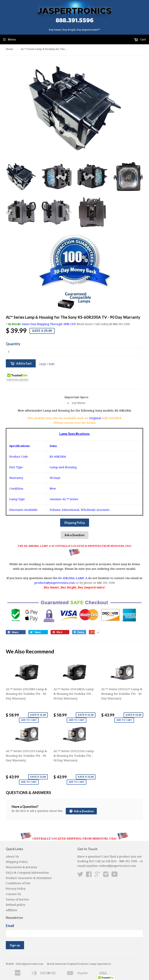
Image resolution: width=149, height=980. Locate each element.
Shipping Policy (74, 522)
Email (10, 926)
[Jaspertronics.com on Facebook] (89, 875)
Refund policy (15, 904)
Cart (142, 39)
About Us (12, 856)
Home (9, 49)
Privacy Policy (15, 888)
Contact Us (13, 894)
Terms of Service (17, 899)
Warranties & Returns (21, 867)
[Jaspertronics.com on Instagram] (106, 875)
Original (95, 418)
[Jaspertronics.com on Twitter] (80, 875)
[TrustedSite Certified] (17, 377)
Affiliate (11, 910)
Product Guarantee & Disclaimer (29, 878)
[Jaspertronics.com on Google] (97, 875)
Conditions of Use (18, 883)
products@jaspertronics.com (54, 583)
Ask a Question (75, 535)
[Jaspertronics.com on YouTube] (115, 875)
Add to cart (29, 720)
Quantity (13, 344)
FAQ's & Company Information (27, 872)
